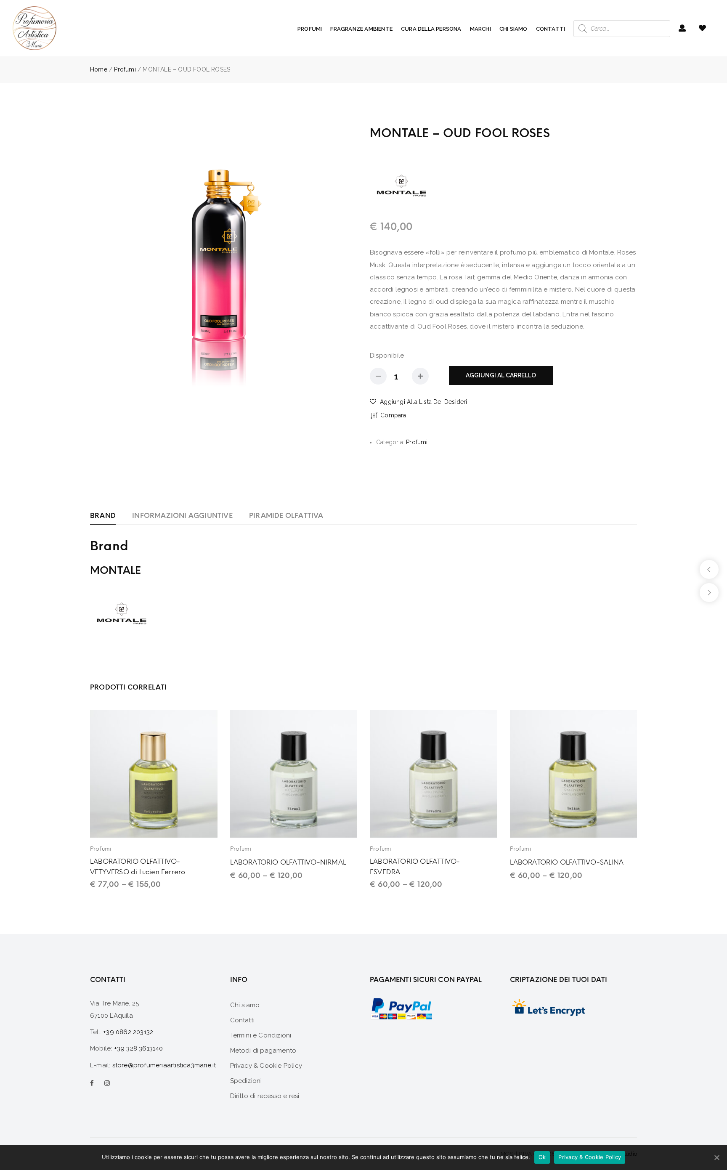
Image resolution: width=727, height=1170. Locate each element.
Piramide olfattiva (286, 516)
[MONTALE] (401, 185)
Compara (393, 415)
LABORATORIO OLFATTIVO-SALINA (567, 862)
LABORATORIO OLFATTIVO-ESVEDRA (415, 866)
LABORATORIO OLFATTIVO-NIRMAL (288, 862)
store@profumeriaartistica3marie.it (164, 1065)
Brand (103, 516)
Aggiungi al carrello (501, 375)
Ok (542, 1157)
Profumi (124, 69)
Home (98, 69)
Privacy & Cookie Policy (589, 1157)
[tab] (103, 515)
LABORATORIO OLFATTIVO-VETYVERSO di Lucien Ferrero (137, 866)
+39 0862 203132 (128, 1032)
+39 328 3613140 (138, 1048)
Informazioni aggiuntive (182, 516)
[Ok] (716, 1157)
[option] (223, 258)
